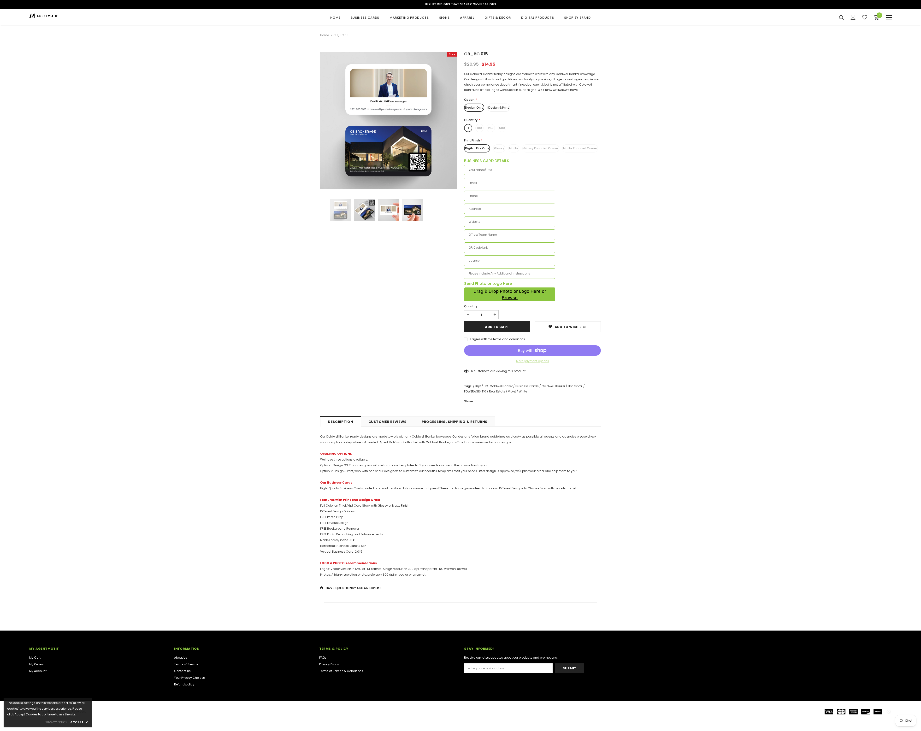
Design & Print (498, 107)
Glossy (499, 148)
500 (502, 128)
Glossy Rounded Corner (540, 148)
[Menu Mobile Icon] (889, 17)
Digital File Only (477, 148)
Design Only (474, 107)
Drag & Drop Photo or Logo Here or (509, 294)
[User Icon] (853, 17)
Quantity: (471, 306)
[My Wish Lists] (864, 17)
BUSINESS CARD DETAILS (486, 160)
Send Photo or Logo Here (488, 283)
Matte (513, 148)
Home (324, 35)
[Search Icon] (841, 17)
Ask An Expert (369, 588)
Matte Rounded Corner (580, 148)
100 (479, 128)
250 (491, 128)
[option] (388, 120)
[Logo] (57, 16)
